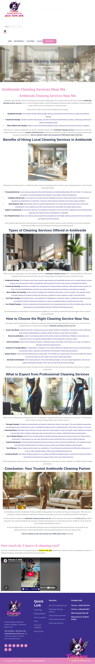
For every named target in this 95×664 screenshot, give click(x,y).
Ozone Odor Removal (56, 623)
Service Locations (40, 617)
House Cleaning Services (57, 615)
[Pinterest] (25, 645)
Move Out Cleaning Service (58, 605)
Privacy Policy (38, 631)
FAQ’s (36, 621)
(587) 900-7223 (21, 631)
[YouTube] (21, 645)
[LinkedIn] (17, 645)
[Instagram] (5, 649)
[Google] (13, 645)
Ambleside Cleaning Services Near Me (47, 61)
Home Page (38, 610)
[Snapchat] (9, 649)
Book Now (49, 41)
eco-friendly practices (80, 518)
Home (10, 41)
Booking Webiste (39, 613)
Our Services (18, 41)
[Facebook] (5, 645)
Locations (30, 41)
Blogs (39, 41)
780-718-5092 (33, 14)
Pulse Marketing (85, 661)
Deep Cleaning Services (57, 619)
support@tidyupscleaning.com (14, 633)
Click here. (69, 534)
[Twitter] (9, 645)
